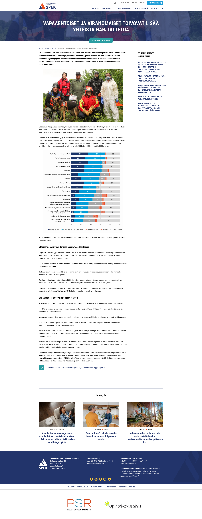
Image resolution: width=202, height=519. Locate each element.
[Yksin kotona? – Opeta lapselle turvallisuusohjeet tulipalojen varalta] (101, 414)
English (142, 3)
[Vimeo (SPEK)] (109, 479)
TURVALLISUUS (108, 8)
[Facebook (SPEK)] (91, 479)
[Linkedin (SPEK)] (96, 479)
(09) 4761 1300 (130, 461)
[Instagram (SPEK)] (100, 479)
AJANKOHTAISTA (124, 3)
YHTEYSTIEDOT (157, 8)
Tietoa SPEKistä (141, 8)
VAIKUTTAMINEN (123, 8)
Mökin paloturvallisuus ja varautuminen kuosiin (150, 98)
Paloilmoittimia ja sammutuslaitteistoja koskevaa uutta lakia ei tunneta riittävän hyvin (149, 107)
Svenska (135, 3)
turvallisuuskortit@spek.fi (96, 464)
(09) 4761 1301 (96, 461)
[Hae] (115, 3)
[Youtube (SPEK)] (104, 479)
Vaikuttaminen (96, 487)
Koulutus (94, 8)
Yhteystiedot (110, 487)
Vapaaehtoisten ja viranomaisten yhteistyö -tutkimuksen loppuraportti (75, 368)
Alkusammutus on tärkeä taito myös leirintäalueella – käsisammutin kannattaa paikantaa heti (152, 88)
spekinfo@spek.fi (56, 466)
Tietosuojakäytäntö (127, 487)
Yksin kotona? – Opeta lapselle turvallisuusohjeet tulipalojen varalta (152, 78)
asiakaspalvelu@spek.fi (129, 464)
